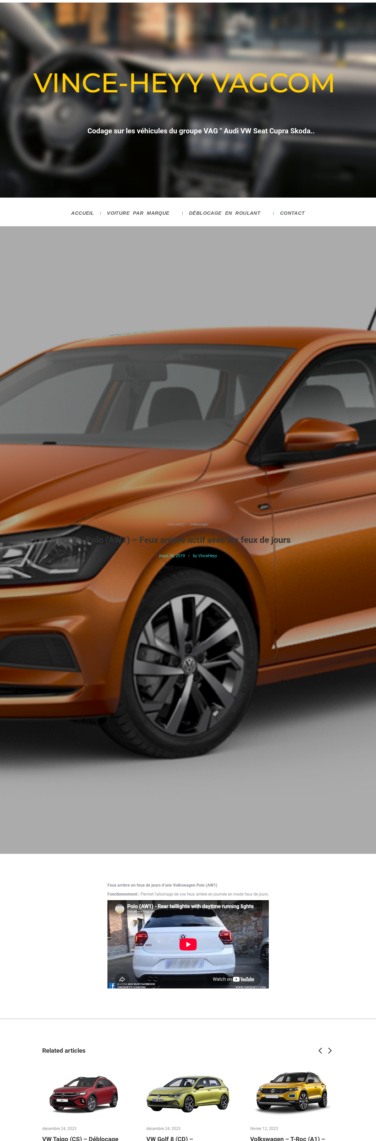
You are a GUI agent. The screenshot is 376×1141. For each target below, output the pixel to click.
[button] (320, 1051)
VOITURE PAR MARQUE (138, 213)
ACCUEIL (82, 213)
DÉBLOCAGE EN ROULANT (224, 213)
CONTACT (292, 213)
